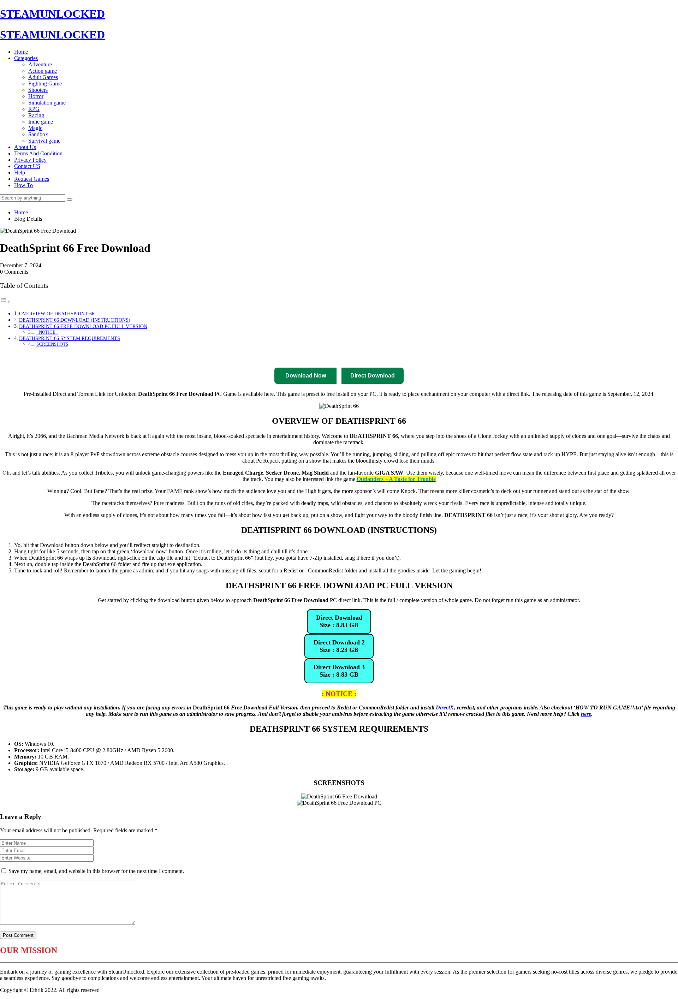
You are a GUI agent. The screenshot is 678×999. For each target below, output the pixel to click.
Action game (42, 71)
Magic (35, 128)
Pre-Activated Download (353, 357)
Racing (36, 115)
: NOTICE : (47, 332)
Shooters (38, 90)
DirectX (445, 707)
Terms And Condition (38, 153)
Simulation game (47, 103)
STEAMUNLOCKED (52, 13)
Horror (35, 96)
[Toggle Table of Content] (5, 301)
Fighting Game (45, 84)
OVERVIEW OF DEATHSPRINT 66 (56, 313)
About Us (25, 147)
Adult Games (43, 77)
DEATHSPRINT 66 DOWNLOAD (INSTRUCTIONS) (74, 320)
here (586, 714)
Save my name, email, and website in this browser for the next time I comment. (96, 871)
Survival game (44, 141)
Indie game (40, 122)
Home (21, 52)
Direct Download (249, 357)
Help (19, 173)
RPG (34, 109)
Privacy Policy (30, 160)
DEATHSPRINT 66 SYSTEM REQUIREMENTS (69, 338)
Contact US (27, 166)
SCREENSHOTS (52, 344)
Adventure (40, 64)
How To (23, 185)
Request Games (31, 179)
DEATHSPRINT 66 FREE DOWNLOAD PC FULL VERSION (83, 326)
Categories (26, 58)
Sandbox (38, 134)
